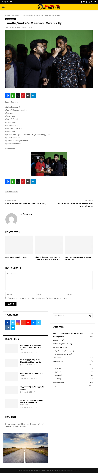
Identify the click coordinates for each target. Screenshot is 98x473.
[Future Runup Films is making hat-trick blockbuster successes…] (11, 403)
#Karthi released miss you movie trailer (68, 333)
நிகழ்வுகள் (58, 375)
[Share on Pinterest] (23, 95)
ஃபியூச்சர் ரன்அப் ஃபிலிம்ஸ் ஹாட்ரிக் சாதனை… (32, 387)
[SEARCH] (90, 315)
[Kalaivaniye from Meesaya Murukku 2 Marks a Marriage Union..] (11, 348)
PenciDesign (77, 470)
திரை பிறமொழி (58, 361)
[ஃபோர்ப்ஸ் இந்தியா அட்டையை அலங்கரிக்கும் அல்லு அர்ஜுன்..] (11, 363)
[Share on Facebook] (7, 95)
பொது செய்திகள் (59, 382)
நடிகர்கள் (58, 368)
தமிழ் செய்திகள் (60, 354)
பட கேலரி (58, 379)
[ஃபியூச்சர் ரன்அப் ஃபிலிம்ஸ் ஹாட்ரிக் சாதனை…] (11, 390)
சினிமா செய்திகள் (59, 344)
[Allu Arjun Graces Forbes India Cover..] (11, 376)
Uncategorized (58, 337)
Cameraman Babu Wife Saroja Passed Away (25, 203)
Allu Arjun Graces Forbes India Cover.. (31, 374)
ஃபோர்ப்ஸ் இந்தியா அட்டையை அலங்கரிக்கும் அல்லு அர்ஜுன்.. (30, 360)
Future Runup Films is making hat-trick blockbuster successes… (31, 402)
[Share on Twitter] (18, 95)
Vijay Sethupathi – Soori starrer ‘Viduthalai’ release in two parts (47, 258)
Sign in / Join (7, 2)
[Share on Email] (28, 95)
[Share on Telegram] (33, 95)
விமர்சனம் (56, 386)
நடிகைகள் (58, 372)
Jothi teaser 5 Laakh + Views (16, 257)
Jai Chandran (11, 27)
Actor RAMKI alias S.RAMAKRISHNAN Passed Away (75, 205)
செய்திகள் (56, 347)
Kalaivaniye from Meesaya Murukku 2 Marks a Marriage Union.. (31, 347)
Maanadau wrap (12, 192)
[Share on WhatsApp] (13, 95)
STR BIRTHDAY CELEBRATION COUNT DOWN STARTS (79, 258)
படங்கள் (55, 365)
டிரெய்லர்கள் (57, 358)
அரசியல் (55, 340)
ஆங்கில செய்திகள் (11, 19)
